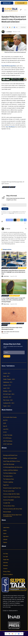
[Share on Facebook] (5, 27)
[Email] (10, 27)
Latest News (5, 295)
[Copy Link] (12, 27)
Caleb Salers (6, 276)
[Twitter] (26, 229)
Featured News (5, 323)
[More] (17, 27)
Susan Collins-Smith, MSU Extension (11, 331)
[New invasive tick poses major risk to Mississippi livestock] (14, 314)
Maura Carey (6, 304)
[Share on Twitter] (7, 27)
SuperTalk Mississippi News (8, 65)
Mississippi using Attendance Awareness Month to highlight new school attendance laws (13, 272)
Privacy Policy (11, 213)
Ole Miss (12, 295)
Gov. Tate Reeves (10, 126)
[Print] (14, 27)
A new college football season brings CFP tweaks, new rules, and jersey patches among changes (13, 299)
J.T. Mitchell (9, 31)
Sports (17, 295)
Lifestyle (4, 325)
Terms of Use (15, 211)
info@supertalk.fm (13, 610)
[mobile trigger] (21, 9)
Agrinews (13, 323)
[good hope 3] (14, 79)
